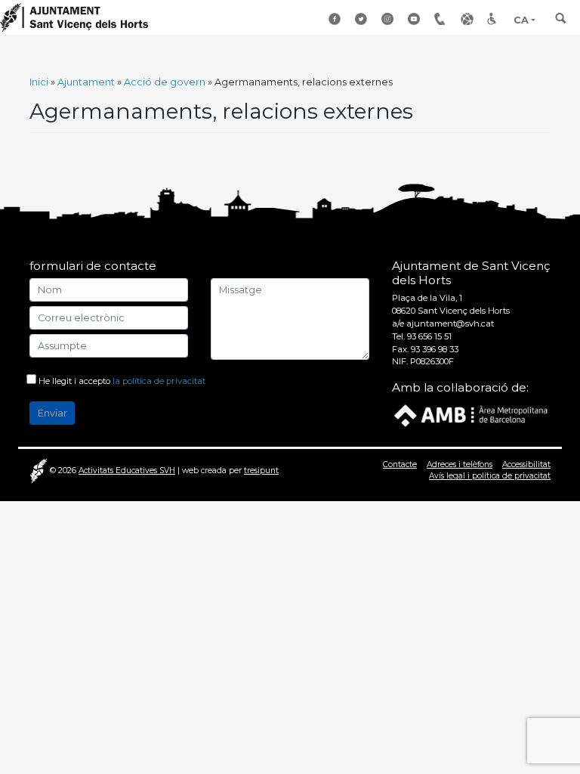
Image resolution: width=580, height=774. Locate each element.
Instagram (388, 19)
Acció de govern (164, 82)
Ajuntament (86, 82)
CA (521, 20)
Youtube (415, 19)
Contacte (400, 464)
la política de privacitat (159, 381)
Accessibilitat (494, 19)
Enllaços (468, 19)
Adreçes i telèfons (441, 19)
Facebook (336, 19)
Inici (38, 82)
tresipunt (261, 470)
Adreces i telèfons (459, 464)
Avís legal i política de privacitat (490, 476)
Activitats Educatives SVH (127, 470)
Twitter (362, 19)
